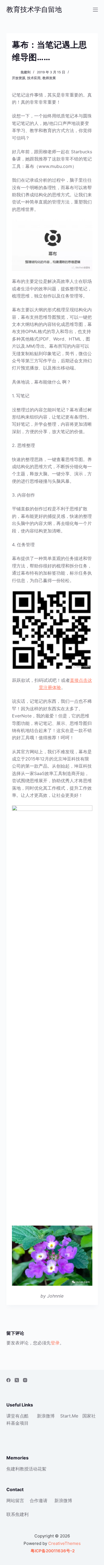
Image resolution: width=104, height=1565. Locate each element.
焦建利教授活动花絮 (26, 1469)
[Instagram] (25, 1380)
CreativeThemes (64, 1543)
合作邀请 (38, 1500)
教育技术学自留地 (34, 9)
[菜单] (95, 9)
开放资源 (18, 78)
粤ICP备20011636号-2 (52, 1550)
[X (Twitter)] (17, 1380)
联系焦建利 (17, 1514)
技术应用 (33, 78)
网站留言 (15, 1500)
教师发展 (49, 78)
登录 (55, 1343)
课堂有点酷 (17, 1416)
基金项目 (20, 1423)
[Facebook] (8, 1380)
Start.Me (69, 1416)
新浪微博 (45, 1416)
